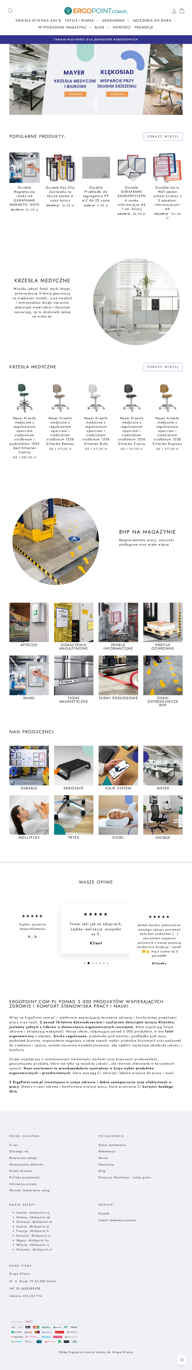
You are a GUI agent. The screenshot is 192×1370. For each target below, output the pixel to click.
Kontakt (104, 1213)
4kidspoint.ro (41, 1236)
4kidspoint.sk (42, 1222)
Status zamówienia (112, 1145)
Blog (102, 1171)
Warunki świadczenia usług (29, 1190)
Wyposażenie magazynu (63, 27)
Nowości (122, 27)
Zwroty (103, 1158)
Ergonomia (114, 20)
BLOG (100, 27)
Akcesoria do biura (153, 20)
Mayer (65, 289)
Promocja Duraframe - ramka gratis (125, 1177)
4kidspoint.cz (39, 1213)
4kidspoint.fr (39, 1231)
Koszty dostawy (20, 1171)
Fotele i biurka (80, 20)
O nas (13, 1145)
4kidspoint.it (39, 1245)
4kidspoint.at (39, 1226)
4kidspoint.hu (38, 1240)
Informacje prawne (23, 1184)
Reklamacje (107, 1151)
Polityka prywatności (24, 1177)
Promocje (144, 27)
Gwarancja (106, 1164)
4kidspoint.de (40, 1217)
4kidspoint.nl (42, 1249)
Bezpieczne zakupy (23, 1158)
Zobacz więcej (163, 136)
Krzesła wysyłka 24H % (38, 20)
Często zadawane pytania (117, 1220)
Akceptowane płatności (26, 1164)
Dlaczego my (18, 1151)
